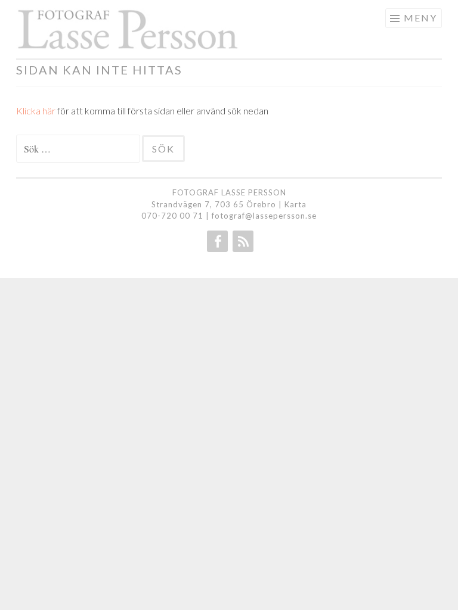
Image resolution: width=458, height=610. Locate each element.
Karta (295, 204)
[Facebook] (216, 241)
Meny (420, 17)
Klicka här (35, 110)
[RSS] (241, 241)
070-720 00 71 (172, 215)
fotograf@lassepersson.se (264, 215)
